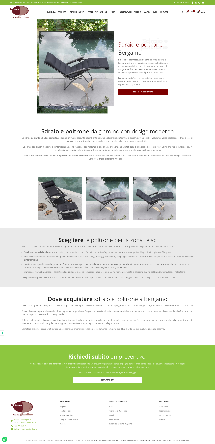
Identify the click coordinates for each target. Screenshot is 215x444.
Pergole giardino (145, 440)
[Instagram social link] (199, 2)
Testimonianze (165, 411)
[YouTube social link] (203, 2)
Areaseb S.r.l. (185, 440)
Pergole (63, 406)
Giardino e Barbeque (118, 411)
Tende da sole (65, 411)
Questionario (164, 406)
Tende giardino (156, 440)
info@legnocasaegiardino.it (72, 2)
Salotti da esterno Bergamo (120, 424)
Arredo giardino (66, 415)
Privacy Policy (103, 440)
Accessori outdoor (132, 440)
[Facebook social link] (192, 2)
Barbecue (123, 440)
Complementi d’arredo (69, 419)
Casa (111, 406)
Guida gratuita (165, 415)
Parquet (63, 424)
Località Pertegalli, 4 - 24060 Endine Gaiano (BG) (28, 2)
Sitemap (162, 419)
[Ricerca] (181, 12)
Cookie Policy (113, 440)
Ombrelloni (114, 419)
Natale (112, 415)
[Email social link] (196, 2)
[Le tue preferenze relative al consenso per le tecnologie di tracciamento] (2, 333)
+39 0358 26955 (53, 2)
